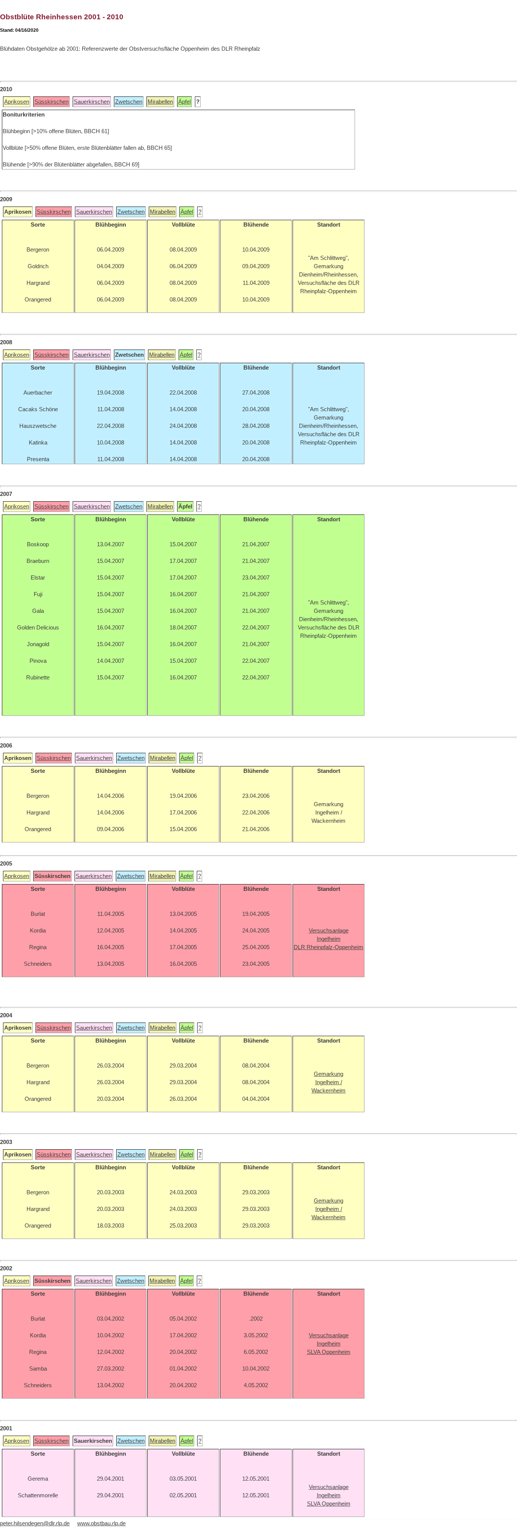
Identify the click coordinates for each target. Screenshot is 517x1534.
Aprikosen (16, 102)
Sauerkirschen (92, 102)
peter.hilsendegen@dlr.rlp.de (35, 1523)
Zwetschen (128, 102)
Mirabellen (160, 102)
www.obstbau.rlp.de (101, 1523)
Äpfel (184, 102)
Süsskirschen (51, 102)
